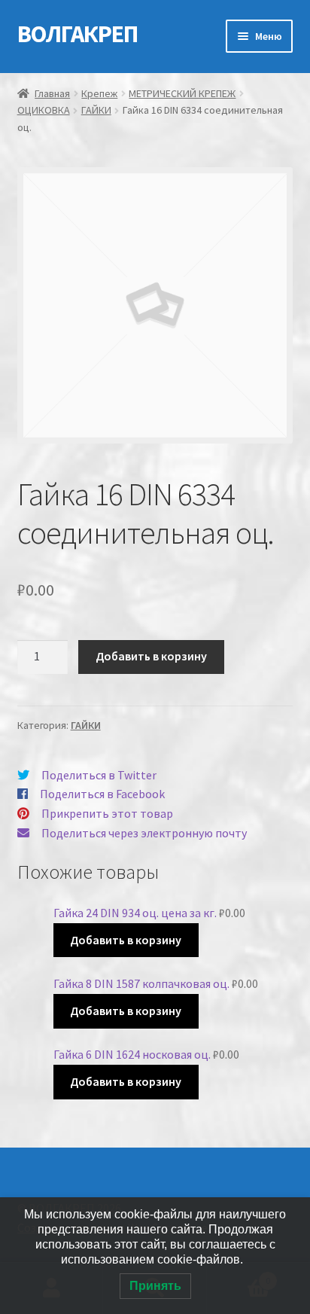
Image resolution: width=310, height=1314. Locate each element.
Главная (52, 93)
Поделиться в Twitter (99, 774)
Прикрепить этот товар (107, 813)
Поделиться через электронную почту (144, 832)
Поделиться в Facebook (102, 793)
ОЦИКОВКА (43, 110)
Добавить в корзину (151, 655)
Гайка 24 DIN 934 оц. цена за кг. (135, 912)
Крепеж (99, 93)
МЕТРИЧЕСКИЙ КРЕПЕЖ (182, 93)
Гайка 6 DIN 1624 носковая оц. (132, 1054)
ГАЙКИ (96, 110)
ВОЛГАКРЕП (77, 34)
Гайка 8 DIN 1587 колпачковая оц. (141, 983)
